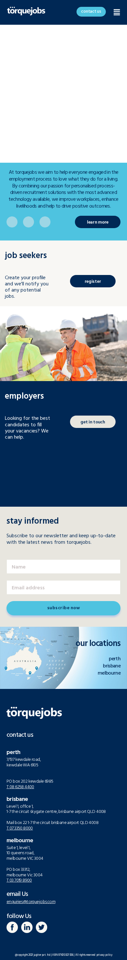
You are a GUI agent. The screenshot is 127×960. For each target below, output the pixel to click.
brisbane (111, 666)
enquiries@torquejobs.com (31, 902)
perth (114, 659)
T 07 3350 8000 (20, 828)
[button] (91, 12)
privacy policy (103, 955)
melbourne (109, 673)
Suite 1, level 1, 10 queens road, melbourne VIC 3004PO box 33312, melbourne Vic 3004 (25, 861)
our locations (98, 644)
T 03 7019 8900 (19, 880)
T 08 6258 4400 (20, 787)
